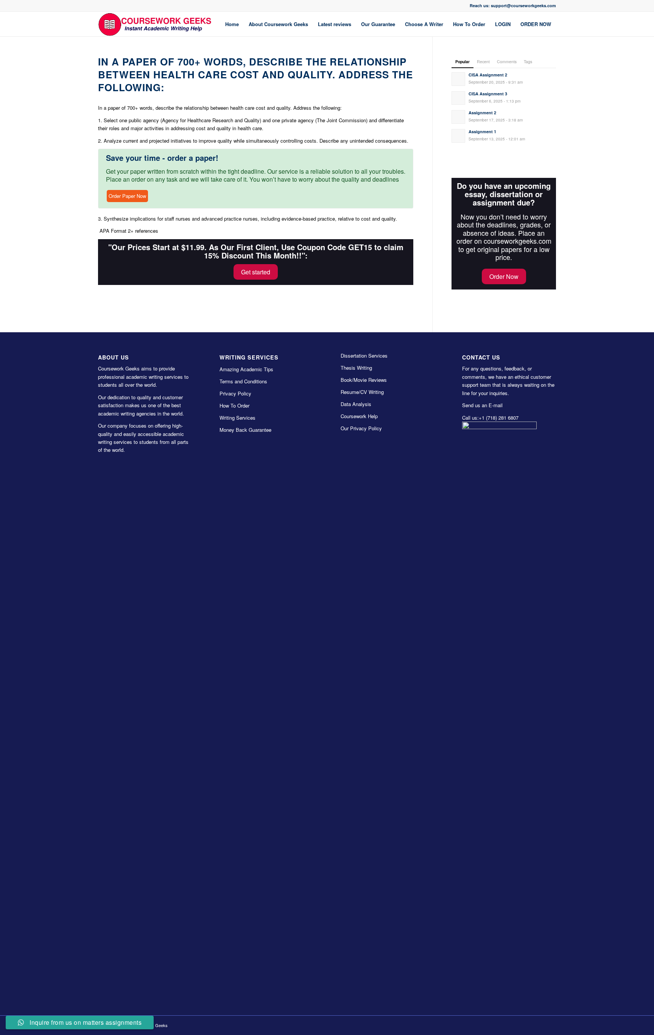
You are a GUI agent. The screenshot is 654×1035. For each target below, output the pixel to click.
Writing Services (237, 417)
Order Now (504, 276)
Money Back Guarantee (245, 429)
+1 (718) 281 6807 (499, 417)
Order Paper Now (127, 195)
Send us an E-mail (482, 405)
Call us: (470, 417)
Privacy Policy (235, 393)
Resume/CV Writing (362, 391)
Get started (255, 272)
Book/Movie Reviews (364, 379)
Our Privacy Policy (361, 428)
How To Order (234, 405)
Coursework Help (359, 416)
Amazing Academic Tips (246, 369)
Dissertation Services (364, 355)
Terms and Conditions (243, 381)
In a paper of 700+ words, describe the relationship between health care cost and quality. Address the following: (255, 74)
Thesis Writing (356, 367)
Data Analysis (356, 404)
